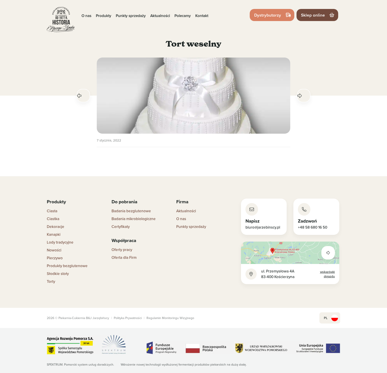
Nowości (54, 250)
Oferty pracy (122, 249)
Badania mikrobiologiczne (134, 218)
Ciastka (53, 218)
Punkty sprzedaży (131, 15)
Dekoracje (55, 226)
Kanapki (53, 234)
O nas (86, 15)
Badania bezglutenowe (131, 211)
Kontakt (201, 15)
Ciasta (52, 211)
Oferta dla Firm (124, 257)
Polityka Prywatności (128, 318)
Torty (51, 281)
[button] (83, 95)
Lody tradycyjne (60, 242)
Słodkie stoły (58, 273)
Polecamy (182, 15)
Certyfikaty (121, 226)
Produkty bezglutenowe (67, 265)
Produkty (103, 15)
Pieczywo (55, 258)
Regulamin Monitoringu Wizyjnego (170, 318)
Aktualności (160, 15)
